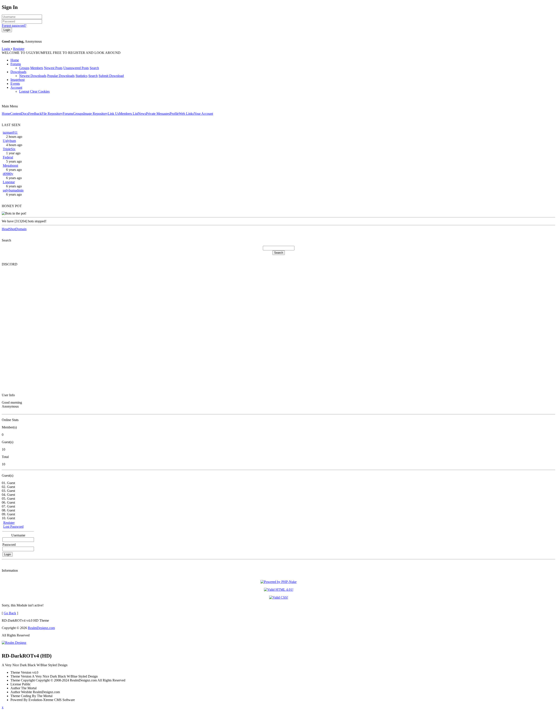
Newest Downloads (32, 76)
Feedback (35, 113)
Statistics (81, 76)
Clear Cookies (40, 91)
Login (6, 49)
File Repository (52, 113)
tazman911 (10, 132)
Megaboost (10, 165)
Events (15, 83)
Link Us (113, 113)
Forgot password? (14, 25)
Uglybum (9, 141)
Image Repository (95, 113)
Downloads (18, 72)
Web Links (186, 113)
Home (14, 60)
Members (36, 68)
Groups (24, 68)
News (142, 113)
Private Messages (158, 113)
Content (15, 113)
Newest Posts (53, 68)
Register (18, 49)
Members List (128, 113)
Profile (174, 113)
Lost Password (13, 526)
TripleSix (9, 149)
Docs (24, 113)
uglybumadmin (13, 190)
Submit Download (111, 76)
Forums (15, 64)
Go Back (10, 613)
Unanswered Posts (76, 68)
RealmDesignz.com (41, 628)
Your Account (203, 113)
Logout (24, 91)
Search (94, 68)
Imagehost (17, 80)
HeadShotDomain (14, 229)
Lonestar (9, 182)
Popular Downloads (61, 76)
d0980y (8, 174)
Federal (8, 157)
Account (16, 87)
